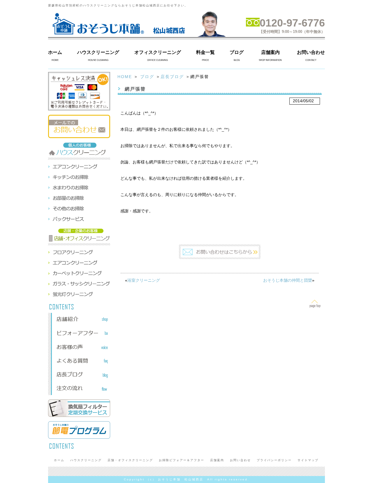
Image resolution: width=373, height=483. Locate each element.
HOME (124, 76)
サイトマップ (308, 460)
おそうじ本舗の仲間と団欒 (287, 280)
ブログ (237, 52)
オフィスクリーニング (157, 52)
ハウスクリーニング (98, 52)
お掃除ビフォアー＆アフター (181, 460)
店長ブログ (172, 76)
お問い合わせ (311, 52)
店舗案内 (270, 52)
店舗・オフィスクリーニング (130, 460)
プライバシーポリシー (274, 460)
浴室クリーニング (143, 280)
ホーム (55, 52)
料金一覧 (205, 52)
